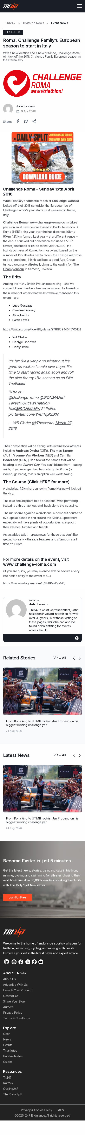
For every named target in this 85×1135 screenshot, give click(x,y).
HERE (17, 232)
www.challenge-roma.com (49, 222)
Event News (59, 23)
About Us (9, 979)
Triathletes (10, 1050)
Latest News (16, 755)
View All (59, 658)
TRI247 (10, 23)
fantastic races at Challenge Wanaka (52, 201)
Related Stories (19, 657)
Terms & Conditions (16, 1018)
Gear (6, 1034)
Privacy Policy (12, 1013)
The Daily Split (12, 1094)
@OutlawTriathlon (33, 403)
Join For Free (17, 897)
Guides (8, 1062)
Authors (8, 1007)
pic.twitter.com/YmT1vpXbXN (33, 414)
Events (7, 1045)
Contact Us (11, 996)
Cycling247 (10, 1089)
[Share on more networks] (35, 122)
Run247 (8, 1083)
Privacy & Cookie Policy (36, 1110)
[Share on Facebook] (18, 122)
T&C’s (60, 1110)
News (7, 1039)
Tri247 (7, 1077)
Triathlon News (33, 23)
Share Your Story (14, 1001)
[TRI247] (11, 6)
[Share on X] (26, 122)
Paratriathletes (12, 1056)
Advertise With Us (15, 985)
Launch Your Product (17, 990)
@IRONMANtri (51, 397)
